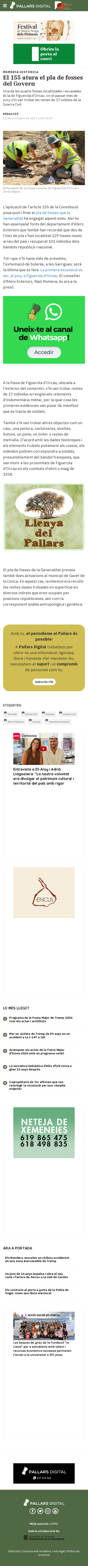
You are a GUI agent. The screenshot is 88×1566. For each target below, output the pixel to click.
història (50, 714)
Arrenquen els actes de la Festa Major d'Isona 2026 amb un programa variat (36, 1051)
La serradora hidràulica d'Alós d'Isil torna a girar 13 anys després (40, 1067)
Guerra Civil (69, 714)
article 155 (31, 714)
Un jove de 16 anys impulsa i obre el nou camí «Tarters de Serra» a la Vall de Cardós (36, 1275)
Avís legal (59, 1551)
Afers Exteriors (16, 721)
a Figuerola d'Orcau (40, 275)
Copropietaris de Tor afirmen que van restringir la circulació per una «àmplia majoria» (37, 1085)
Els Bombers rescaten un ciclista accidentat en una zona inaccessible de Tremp (37, 1259)
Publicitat (14, 1551)
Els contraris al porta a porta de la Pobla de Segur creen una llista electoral (37, 1291)
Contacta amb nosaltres (36, 1551)
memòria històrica (59, 721)
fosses (36, 721)
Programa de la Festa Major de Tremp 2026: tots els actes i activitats (41, 1019)
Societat (12, 714)
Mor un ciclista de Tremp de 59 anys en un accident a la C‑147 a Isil (39, 1035)
